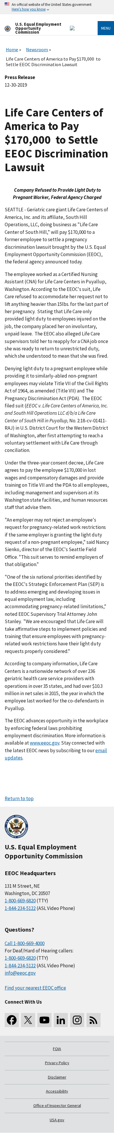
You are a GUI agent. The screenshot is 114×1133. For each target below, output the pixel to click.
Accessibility (57, 1091)
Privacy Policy (57, 1062)
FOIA (57, 1048)
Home (12, 49)
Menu (105, 28)
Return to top (19, 798)
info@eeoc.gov (20, 973)
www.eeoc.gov (44, 743)
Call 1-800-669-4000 (24, 943)
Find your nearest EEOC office (35, 988)
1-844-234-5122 (20, 908)
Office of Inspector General (57, 1105)
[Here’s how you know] (57, 7)
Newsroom (37, 49)
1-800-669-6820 (20, 900)
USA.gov (57, 1119)
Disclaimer (57, 1077)
